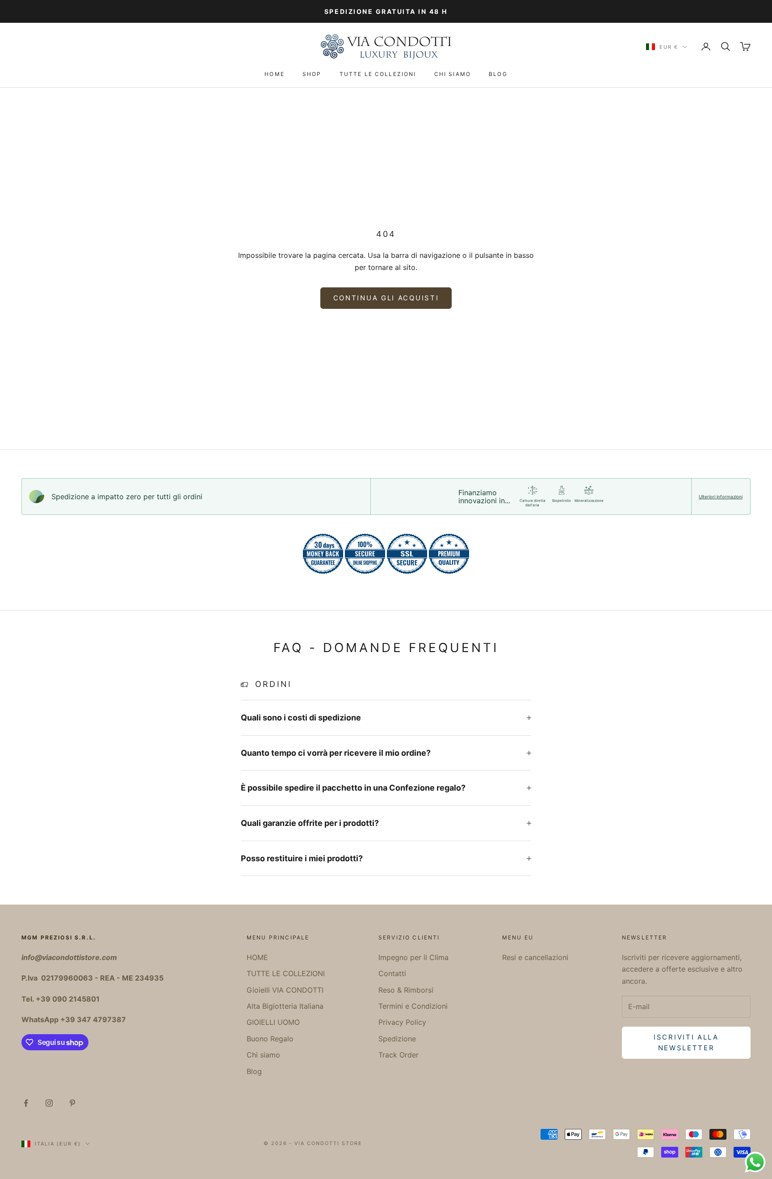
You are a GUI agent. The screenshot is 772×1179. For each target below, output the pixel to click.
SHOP (312, 74)
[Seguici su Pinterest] (72, 1103)
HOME (274, 74)
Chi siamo (452, 74)
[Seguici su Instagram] (49, 1103)
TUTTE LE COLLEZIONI (378, 74)
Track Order (398, 1054)
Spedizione (397, 1038)
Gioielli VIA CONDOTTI (285, 989)
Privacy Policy (402, 1022)
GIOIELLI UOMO (273, 1022)
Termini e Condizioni (413, 1006)
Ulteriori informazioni (721, 496)
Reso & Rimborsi (405, 989)
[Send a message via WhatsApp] (755, 1162)
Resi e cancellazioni (535, 957)
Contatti (392, 973)
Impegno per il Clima (413, 957)
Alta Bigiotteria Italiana (285, 1006)
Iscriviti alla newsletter (686, 1043)
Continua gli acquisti (386, 298)
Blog (498, 74)
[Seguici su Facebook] (25, 1103)
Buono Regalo (270, 1038)
